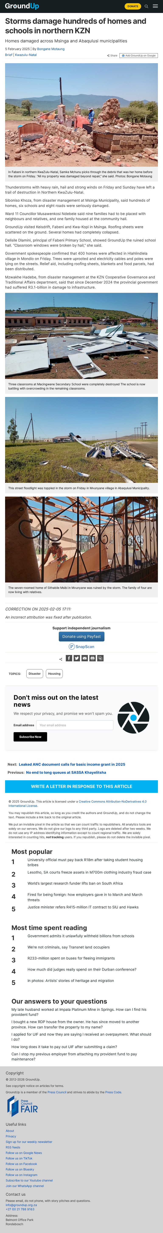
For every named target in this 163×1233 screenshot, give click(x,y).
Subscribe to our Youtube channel (29, 1180)
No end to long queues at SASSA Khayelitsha (66, 772)
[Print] (93, 660)
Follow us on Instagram (21, 1175)
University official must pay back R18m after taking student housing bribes (85, 862)
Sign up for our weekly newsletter (29, 1142)
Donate (133, 6)
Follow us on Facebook (21, 1164)
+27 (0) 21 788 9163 (20, 1209)
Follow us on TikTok (19, 1158)
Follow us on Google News (24, 1153)
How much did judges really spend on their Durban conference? (82, 969)
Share (113, 55)
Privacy (11, 1136)
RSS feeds (13, 1147)
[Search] (146, 6)
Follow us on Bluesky (20, 1169)
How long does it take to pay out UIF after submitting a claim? (64, 1047)
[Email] (85, 660)
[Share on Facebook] (69, 660)
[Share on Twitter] (77, 660)
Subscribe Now (30, 737)
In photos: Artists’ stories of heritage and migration (71, 981)
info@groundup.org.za (21, 1205)
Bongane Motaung (51, 49)
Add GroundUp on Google (140, 55)
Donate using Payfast (81, 636)
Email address (24, 725)
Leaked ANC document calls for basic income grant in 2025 (72, 764)
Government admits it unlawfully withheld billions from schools (81, 936)
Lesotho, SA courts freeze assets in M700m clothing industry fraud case (89, 872)
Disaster (35, 673)
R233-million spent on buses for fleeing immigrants (71, 958)
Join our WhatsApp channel (25, 1186)
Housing (54, 673)
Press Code (113, 1092)
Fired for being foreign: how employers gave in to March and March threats (85, 897)
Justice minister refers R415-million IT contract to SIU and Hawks (83, 907)
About (10, 1130)
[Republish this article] (100, 660)
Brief (8, 55)
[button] (155, 6)
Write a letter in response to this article (81, 786)
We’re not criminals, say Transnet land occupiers (69, 947)
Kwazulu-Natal (26, 55)
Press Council (57, 1092)
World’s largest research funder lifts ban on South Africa (75, 883)
